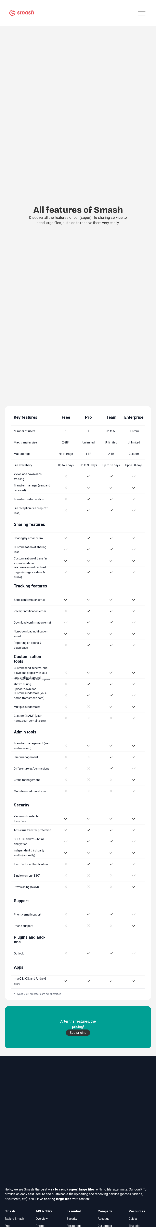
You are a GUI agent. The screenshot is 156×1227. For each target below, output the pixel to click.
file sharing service (107, 218)
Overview (42, 1218)
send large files (49, 223)
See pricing (78, 1033)
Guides (133, 1218)
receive (86, 223)
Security (72, 1218)
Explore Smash (14, 1218)
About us (103, 1218)
